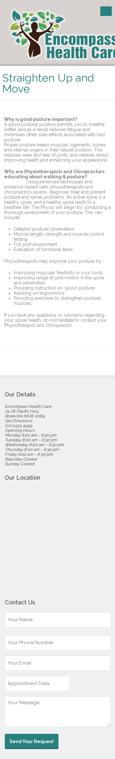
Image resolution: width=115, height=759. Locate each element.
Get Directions (18, 420)
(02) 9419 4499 (18, 425)
